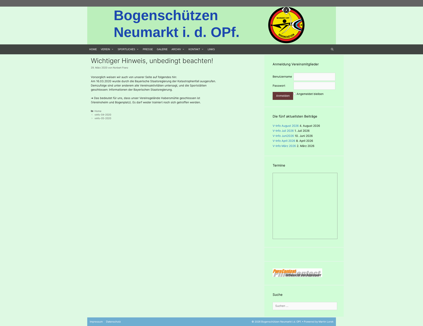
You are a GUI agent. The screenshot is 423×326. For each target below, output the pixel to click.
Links (211, 49)
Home (93, 49)
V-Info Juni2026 (283, 135)
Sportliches (126, 49)
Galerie (162, 49)
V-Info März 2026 (284, 146)
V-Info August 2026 (286, 125)
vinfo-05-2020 (103, 118)
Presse (148, 49)
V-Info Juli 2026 (283, 130)
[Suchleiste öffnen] (332, 49)
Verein (105, 49)
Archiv (176, 49)
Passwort (279, 85)
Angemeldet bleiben (310, 94)
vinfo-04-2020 (103, 114)
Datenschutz (113, 321)
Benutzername (282, 76)
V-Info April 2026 (284, 140)
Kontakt (194, 49)
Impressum (96, 321)
